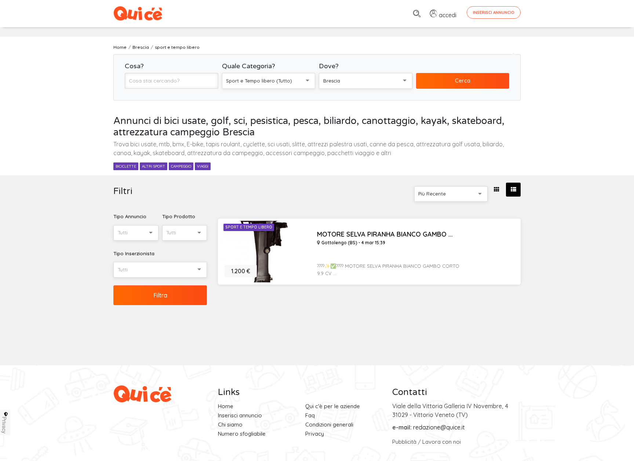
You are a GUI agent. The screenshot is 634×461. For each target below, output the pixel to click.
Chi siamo (230, 424)
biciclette (126, 166)
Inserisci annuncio (240, 415)
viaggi (202, 166)
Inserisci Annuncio (493, 12)
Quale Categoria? (248, 66)
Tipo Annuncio (129, 216)
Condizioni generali (329, 424)
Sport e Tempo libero (248, 227)
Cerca (462, 80)
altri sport (153, 166)
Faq (310, 415)
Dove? (329, 66)
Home (225, 406)
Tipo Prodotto (178, 216)
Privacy (314, 433)
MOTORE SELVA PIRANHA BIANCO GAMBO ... (385, 234)
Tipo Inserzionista (133, 253)
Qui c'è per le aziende (332, 406)
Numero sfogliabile (242, 433)
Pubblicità (404, 441)
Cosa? (134, 66)
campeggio (181, 166)
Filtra (160, 295)
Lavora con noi (441, 441)
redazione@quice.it (439, 427)
